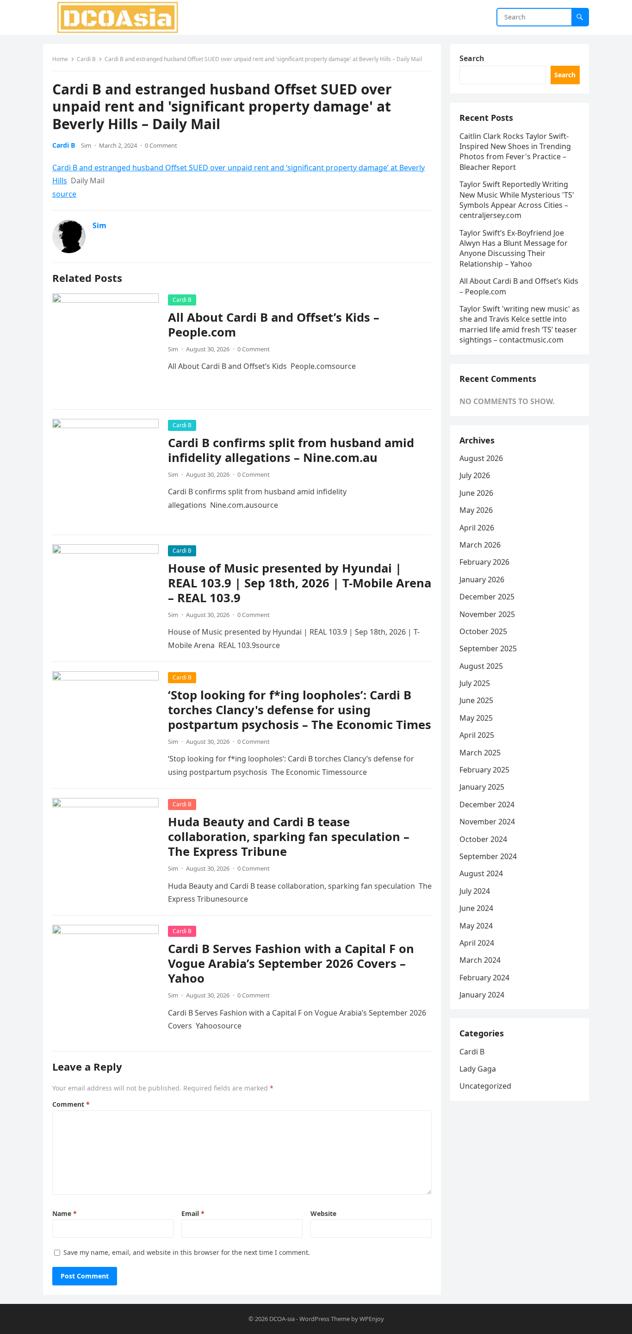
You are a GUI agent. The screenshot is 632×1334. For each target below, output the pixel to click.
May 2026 (476, 510)
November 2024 (487, 822)
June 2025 (476, 700)
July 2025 (474, 683)
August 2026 (481, 458)
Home (60, 59)
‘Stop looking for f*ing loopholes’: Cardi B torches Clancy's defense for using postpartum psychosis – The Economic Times (299, 710)
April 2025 (476, 735)
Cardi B (86, 59)
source (64, 194)
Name (64, 1213)
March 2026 (480, 545)
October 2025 (483, 631)
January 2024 (481, 995)
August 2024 (481, 873)
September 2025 (488, 648)
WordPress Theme (324, 1319)
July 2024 (474, 891)
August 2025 (481, 666)
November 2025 (487, 614)
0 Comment (161, 145)
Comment (71, 1104)
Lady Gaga (477, 1069)
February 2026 (484, 562)
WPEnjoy (371, 1319)
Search (471, 58)
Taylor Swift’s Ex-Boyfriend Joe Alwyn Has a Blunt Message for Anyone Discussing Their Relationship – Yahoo (513, 248)
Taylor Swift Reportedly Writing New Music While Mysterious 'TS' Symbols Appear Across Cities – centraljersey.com (516, 199)
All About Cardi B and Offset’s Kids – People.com (273, 324)
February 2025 (484, 770)
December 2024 (486, 804)
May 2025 (476, 718)
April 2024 (476, 943)
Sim (86, 145)
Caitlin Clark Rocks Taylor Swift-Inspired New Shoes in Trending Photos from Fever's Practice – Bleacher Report (515, 151)
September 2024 (488, 856)
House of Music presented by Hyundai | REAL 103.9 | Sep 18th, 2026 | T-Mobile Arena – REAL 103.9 (299, 583)
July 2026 (474, 475)
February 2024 (484, 977)
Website (323, 1213)
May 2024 (476, 926)
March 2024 (480, 960)
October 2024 (483, 839)
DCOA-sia (282, 1319)
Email (192, 1213)
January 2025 (481, 787)
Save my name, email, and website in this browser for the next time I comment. (186, 1252)
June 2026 (476, 493)
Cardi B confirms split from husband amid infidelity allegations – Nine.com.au (291, 450)
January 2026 (481, 579)
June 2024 (476, 908)
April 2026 (476, 528)
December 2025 (486, 597)
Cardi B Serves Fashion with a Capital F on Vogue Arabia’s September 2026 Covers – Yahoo (291, 963)
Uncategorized (485, 1086)
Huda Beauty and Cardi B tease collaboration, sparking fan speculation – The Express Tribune (288, 837)
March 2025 (480, 753)
